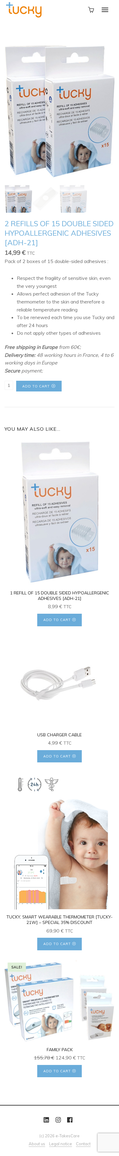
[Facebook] (70, 1120)
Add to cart (36, 386)
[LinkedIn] (46, 1120)
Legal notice (60, 1143)
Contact (83, 1143)
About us (37, 1143)
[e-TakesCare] (23, 9)
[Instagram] (58, 1120)
